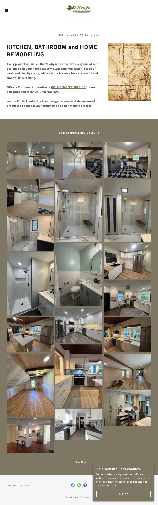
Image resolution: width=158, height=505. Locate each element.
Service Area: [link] (71, 497)
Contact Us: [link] (87, 497)
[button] (8, 10)
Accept (123, 494)
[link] (79, 10)
